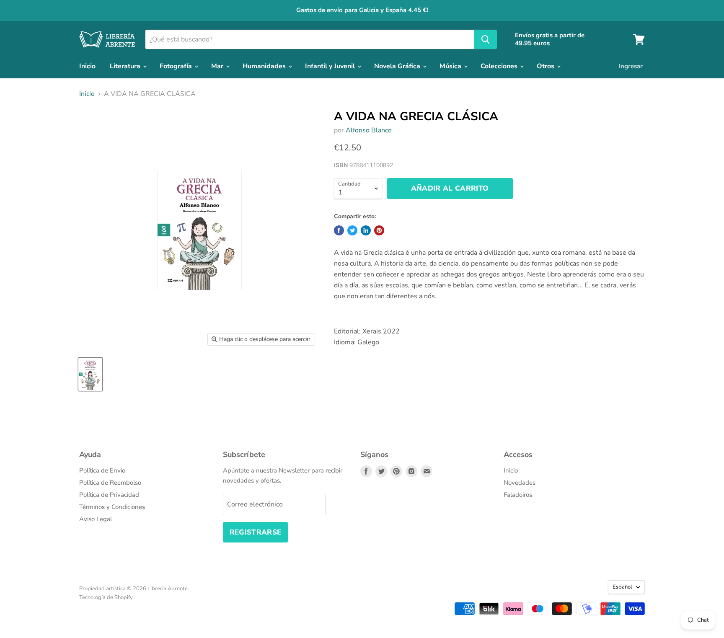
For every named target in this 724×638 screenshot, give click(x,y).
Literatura (126, 66)
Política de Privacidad (109, 495)
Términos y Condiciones (112, 507)
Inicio (87, 66)
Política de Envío (102, 470)
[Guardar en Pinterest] (379, 230)
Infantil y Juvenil (331, 66)
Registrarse (256, 532)
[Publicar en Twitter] (352, 230)
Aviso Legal (95, 519)
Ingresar (631, 66)
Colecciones (500, 66)
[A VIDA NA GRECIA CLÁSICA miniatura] (90, 374)
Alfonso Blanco (369, 130)
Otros (546, 66)
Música (451, 66)
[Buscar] (485, 39)
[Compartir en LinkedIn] (366, 230)
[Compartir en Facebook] (339, 230)
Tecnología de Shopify (106, 597)
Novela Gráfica (398, 66)
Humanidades (265, 66)
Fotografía (177, 66)
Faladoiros (518, 495)
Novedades (519, 482)
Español (622, 587)
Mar (218, 66)
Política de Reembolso (110, 482)
